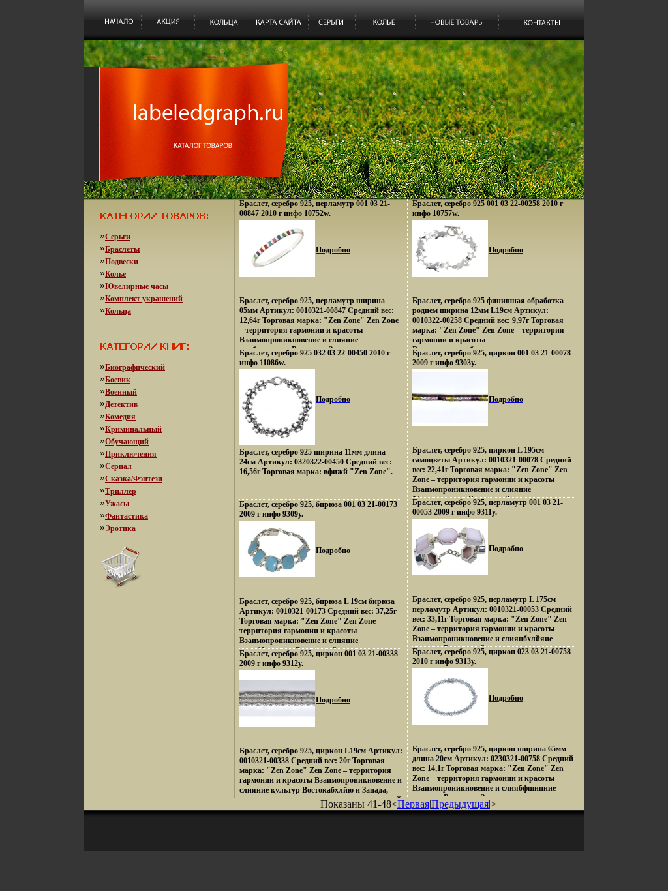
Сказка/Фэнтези (133, 478)
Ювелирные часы (136, 286)
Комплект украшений (144, 298)
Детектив (121, 404)
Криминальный (133, 429)
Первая (413, 803)
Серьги (117, 236)
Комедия (120, 416)
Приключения (131, 454)
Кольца (118, 311)
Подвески (121, 261)
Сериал (118, 466)
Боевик (117, 379)
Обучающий (127, 441)
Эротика (120, 528)
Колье (115, 274)
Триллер (120, 491)
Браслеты (122, 249)
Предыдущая (460, 803)
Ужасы (117, 503)
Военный (121, 392)
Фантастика (126, 516)
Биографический (135, 367)
